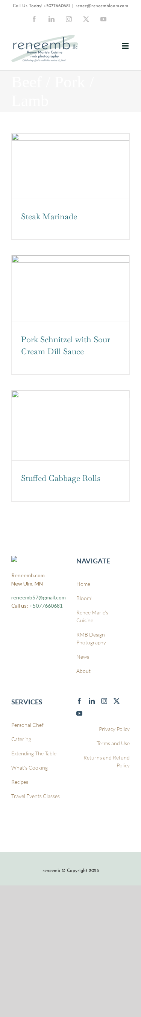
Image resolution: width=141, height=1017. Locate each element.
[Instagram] (104, 701)
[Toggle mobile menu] (126, 46)
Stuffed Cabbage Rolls (60, 478)
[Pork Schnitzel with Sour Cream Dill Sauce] (70, 288)
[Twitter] (117, 701)
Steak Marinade (49, 216)
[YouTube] (79, 713)
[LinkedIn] (92, 701)
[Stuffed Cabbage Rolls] (70, 425)
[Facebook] (79, 701)
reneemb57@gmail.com (38, 597)
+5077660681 (57, 6)
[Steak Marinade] (70, 166)
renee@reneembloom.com (102, 6)
